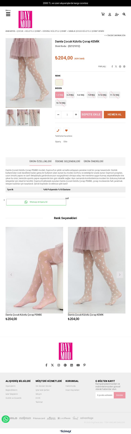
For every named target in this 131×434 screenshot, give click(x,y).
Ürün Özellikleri (40, 161)
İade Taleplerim (12, 394)
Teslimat (39, 402)
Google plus (124, 66)
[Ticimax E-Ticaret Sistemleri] (65, 431)
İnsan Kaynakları (72, 390)
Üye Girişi (109, 14)
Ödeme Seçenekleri (67, 161)
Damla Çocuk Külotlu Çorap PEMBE (24, 314)
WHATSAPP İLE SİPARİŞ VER (6, 419)
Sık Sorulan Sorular (43, 386)
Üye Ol (117, 14)
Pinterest (120, 66)
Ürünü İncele (49, 274)
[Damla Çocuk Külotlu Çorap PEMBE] (34, 270)
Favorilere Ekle (34, 274)
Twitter (116, 66)
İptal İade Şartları (43, 390)
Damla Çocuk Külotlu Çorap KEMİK (86, 314)
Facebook (112, 66)
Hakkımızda (71, 386)
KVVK (38, 398)
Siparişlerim (10, 386)
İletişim (39, 394)
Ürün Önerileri (93, 161)
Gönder (119, 395)
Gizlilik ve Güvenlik (13, 398)
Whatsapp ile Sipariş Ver (38, 202)
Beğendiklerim (11, 390)
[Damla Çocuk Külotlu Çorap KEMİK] (96, 270)
